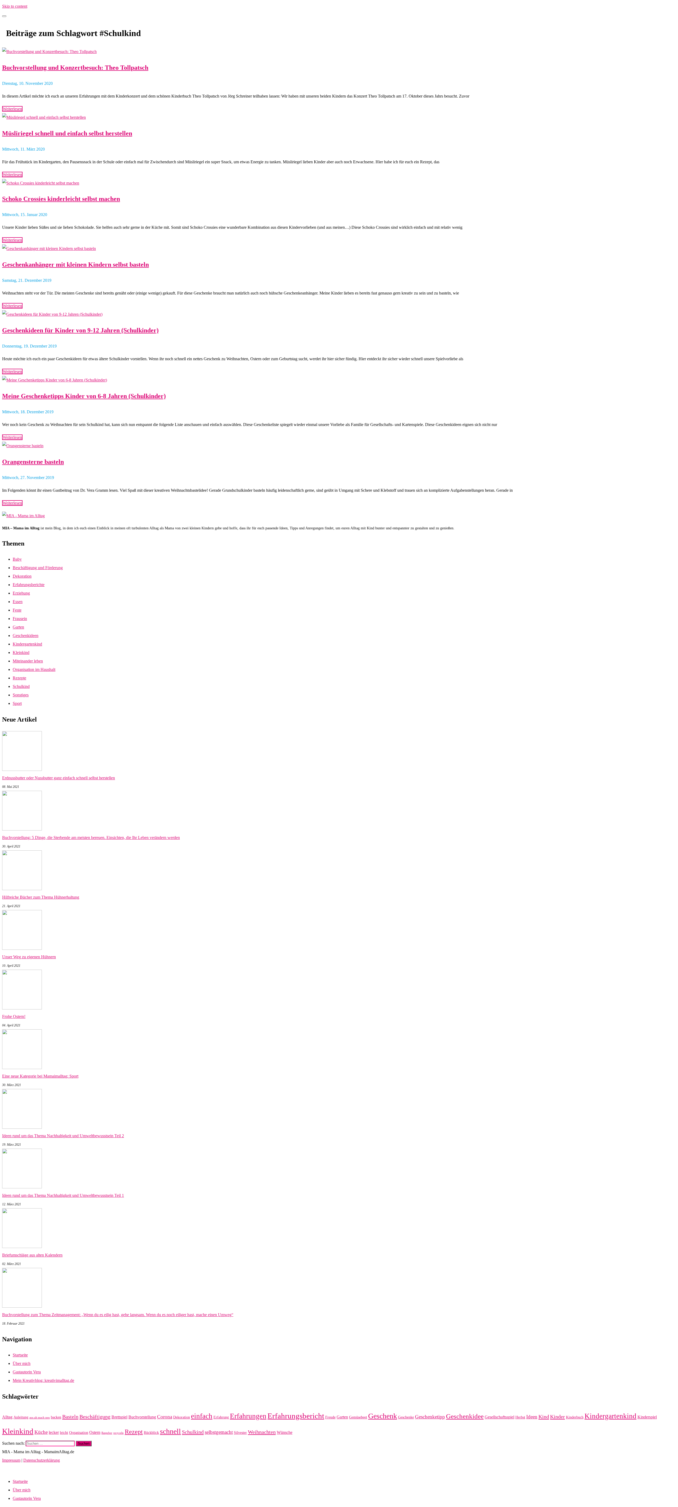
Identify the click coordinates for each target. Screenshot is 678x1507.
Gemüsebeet (358, 1417)
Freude (330, 1417)
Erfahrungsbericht (295, 1416)
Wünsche (284, 1432)
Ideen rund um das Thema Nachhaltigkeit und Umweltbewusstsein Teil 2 (63, 1135)
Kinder (557, 1417)
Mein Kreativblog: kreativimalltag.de (43, 1380)
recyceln (118, 1432)
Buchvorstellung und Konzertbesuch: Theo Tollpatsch (75, 67)
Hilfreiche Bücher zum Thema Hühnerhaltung (40, 897)
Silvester (240, 1433)
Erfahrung (221, 1417)
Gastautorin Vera (27, 1372)
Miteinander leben (28, 661)
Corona (164, 1417)
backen (56, 1417)
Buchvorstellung (142, 1417)
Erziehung (21, 593)
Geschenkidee (465, 1416)
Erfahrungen (248, 1416)
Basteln (70, 1417)
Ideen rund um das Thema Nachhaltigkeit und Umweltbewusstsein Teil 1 (63, 1195)
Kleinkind (21, 652)
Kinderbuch (574, 1417)
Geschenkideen (25, 635)
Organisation (78, 1433)
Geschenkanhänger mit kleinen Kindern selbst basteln (75, 264)
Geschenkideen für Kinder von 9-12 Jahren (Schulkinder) (80, 330)
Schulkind (21, 686)
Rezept (134, 1431)
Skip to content (14, 6)
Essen (18, 601)
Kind (543, 1417)
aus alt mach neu (39, 1417)
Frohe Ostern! (13, 1016)
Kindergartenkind (27, 644)
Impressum (11, 1460)
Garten (18, 627)
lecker (54, 1432)
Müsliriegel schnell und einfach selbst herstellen (67, 133)
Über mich (21, 1363)
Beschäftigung (94, 1417)
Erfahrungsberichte (28, 584)
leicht (64, 1433)
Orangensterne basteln (33, 461)
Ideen (531, 1417)
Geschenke (406, 1417)
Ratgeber (106, 1432)
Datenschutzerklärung (41, 1460)
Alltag (7, 1417)
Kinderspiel (647, 1417)
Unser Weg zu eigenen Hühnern (29, 957)
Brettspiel (119, 1417)
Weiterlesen (12, 109)
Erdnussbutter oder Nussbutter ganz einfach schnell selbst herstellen (58, 778)
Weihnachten (262, 1432)
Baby (17, 559)
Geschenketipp (430, 1417)
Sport (17, 703)
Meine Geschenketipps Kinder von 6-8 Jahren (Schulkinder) (84, 396)
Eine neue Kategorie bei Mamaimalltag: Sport (40, 1076)
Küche (41, 1432)
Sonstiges (21, 695)
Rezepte (19, 678)
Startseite (20, 1355)
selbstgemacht (219, 1432)
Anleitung (21, 1417)
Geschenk (382, 1416)
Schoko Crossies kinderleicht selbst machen (61, 198)
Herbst (520, 1417)
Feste (17, 610)
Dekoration (22, 576)
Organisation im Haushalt (34, 669)
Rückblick (151, 1433)
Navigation (11, 1468)
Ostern (94, 1432)
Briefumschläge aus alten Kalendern (32, 1255)
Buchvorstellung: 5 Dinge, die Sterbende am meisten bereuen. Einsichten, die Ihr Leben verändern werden (91, 837)
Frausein (20, 618)
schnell (170, 1431)
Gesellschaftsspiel (499, 1417)
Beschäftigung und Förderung (38, 567)
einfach (201, 1416)
